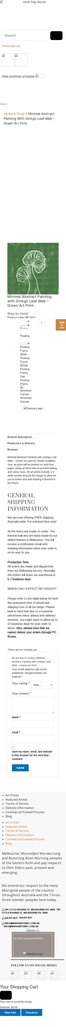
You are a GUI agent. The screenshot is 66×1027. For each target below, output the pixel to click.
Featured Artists (16, 800)
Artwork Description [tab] (19, 437)
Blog (9, 816)
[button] (4, 96)
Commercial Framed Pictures (25, 812)
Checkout (32, 1012)
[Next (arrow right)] (16, 1024)
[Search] (56, 35)
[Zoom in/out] (5, 1018)
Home (3, 104)
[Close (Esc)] (38, 1018)
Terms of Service (17, 804)
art (11, 46)
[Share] (27, 1018)
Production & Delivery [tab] (21, 443)
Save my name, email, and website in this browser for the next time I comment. (32, 755)
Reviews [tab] (12, 449)
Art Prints (12, 795)
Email (16, 732)
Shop (20, 114)
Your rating (21, 683)
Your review (21, 693)
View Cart (10, 1012)
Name (16, 717)
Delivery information (20, 808)
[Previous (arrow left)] (5, 1024)
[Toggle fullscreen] (16, 1018)
